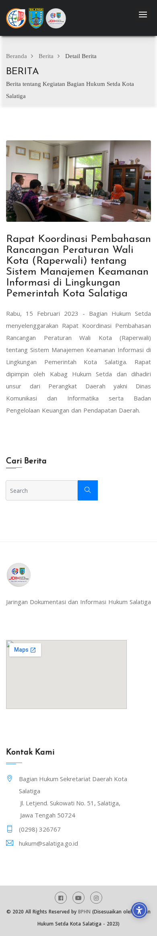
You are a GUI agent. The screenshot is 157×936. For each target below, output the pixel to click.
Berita (46, 56)
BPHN (84, 911)
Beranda (16, 56)
